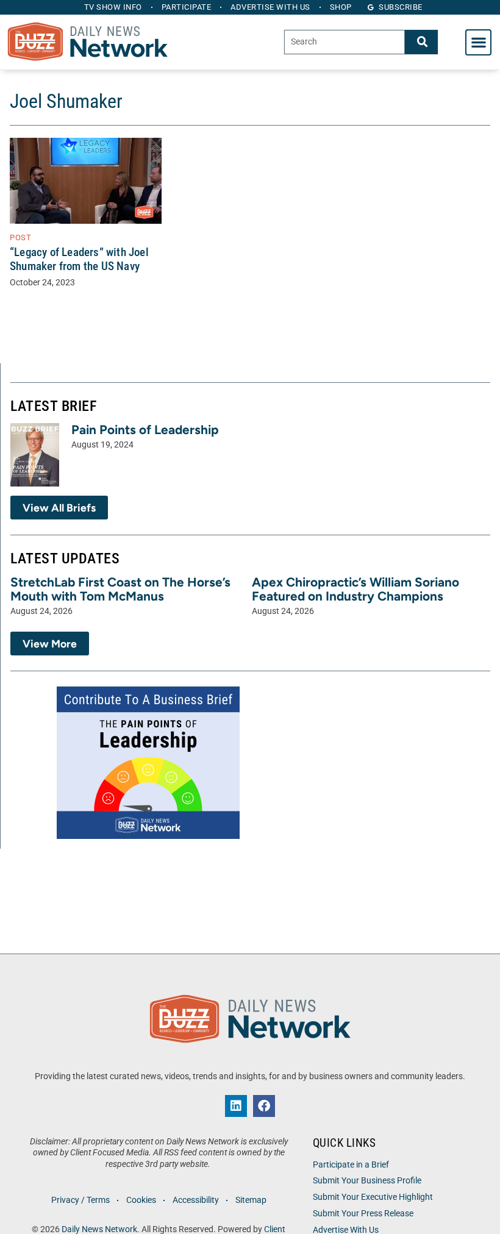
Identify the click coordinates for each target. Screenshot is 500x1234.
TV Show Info (113, 7)
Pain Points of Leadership (145, 429)
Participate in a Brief (351, 1165)
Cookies (141, 1200)
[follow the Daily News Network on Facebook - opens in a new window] (264, 1106)
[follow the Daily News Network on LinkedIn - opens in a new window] (236, 1106)
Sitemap (250, 1200)
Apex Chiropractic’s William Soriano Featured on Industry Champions (355, 589)
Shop (341, 7)
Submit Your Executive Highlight (373, 1197)
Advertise (270, 7)
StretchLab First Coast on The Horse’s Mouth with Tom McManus (120, 589)
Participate (187, 7)
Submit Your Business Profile (367, 1180)
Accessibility (196, 1200)
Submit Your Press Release (363, 1213)
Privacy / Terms (80, 1200)
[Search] (421, 42)
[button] (478, 42)
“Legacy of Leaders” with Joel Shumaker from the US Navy (79, 259)
